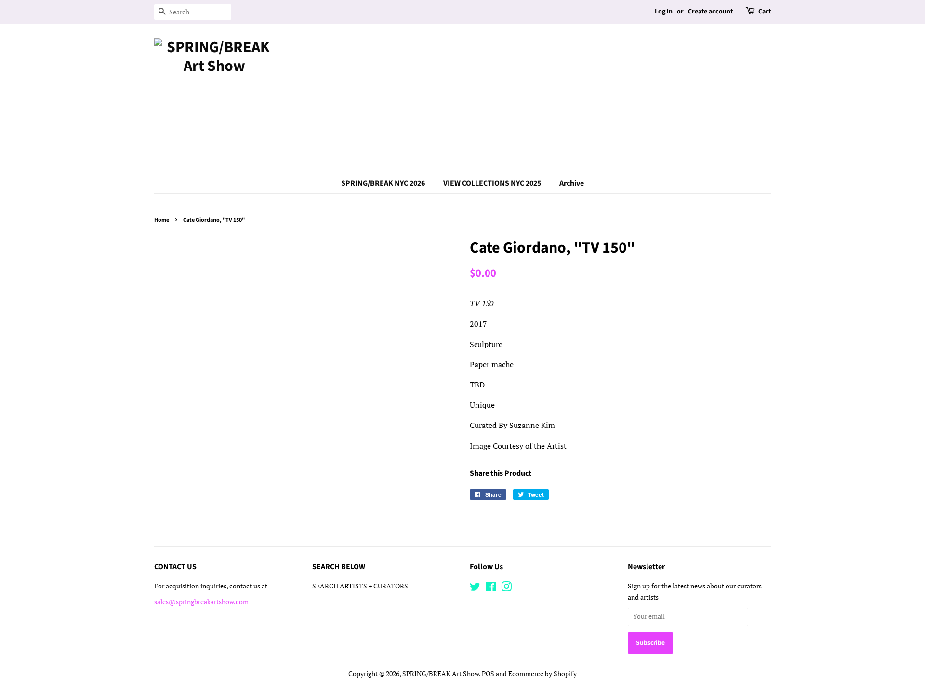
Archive (571, 183)
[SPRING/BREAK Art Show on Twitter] (475, 588)
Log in (664, 11)
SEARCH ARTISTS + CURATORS (360, 586)
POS (488, 673)
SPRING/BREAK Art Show (440, 673)
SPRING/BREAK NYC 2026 (383, 183)
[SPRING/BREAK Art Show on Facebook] (490, 588)
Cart (764, 11)
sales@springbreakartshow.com (201, 602)
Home (161, 220)
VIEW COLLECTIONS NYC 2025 (492, 183)
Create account (710, 11)
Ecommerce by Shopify (542, 673)
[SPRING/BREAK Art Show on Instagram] (506, 588)
